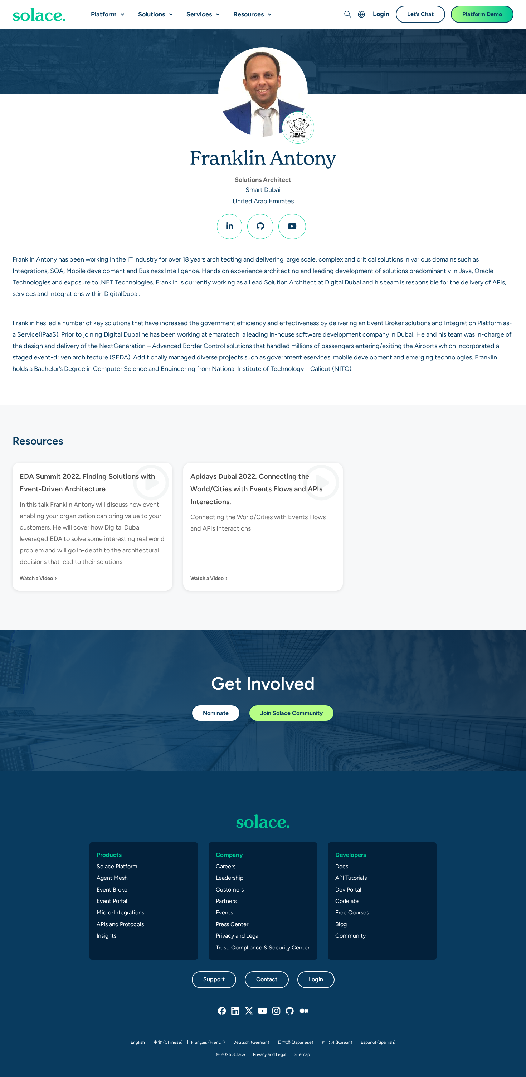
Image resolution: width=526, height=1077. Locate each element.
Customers (230, 889)
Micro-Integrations (120, 912)
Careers (225, 866)
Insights (106, 935)
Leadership (229, 877)
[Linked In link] (235, 1011)
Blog (341, 924)
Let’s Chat (420, 14)
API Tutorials (351, 877)
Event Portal (112, 901)
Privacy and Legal (238, 935)
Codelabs (347, 901)
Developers (350, 854)
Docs (341, 866)
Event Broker (113, 889)
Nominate (216, 713)
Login (381, 14)
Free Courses (352, 912)
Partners (226, 901)
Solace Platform (117, 866)
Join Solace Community (291, 713)
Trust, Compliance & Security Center (263, 947)
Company (229, 854)
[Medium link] (303, 1011)
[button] (121, 11)
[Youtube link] (263, 1011)
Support (214, 979)
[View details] (39, 14)
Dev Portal (348, 889)
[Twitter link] (249, 1011)
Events (224, 912)
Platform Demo (482, 14)
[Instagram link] (276, 1011)
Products (109, 854)
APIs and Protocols (120, 924)
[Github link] (290, 1011)
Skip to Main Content (35, 7)
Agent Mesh (112, 877)
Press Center (232, 924)
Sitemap (302, 1054)
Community (350, 935)
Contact (266, 979)
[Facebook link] (222, 1011)
